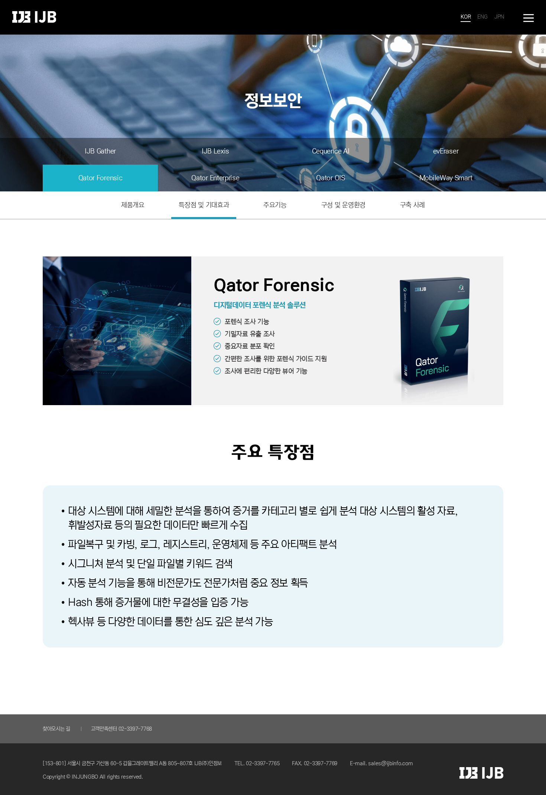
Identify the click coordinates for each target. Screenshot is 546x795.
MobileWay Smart (445, 178)
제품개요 (132, 205)
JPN (499, 17)
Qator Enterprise (215, 178)
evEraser (446, 151)
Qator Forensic (100, 178)
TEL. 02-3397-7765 (257, 763)
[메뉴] (528, 18)
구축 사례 (412, 205)
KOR (466, 17)
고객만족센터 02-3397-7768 (121, 729)
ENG (482, 17)
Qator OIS (330, 178)
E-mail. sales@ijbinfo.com (381, 763)
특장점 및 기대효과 (204, 205)
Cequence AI (331, 151)
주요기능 (275, 205)
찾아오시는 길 (56, 729)
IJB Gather (100, 151)
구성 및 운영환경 (343, 205)
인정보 (34, 17)
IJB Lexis (215, 151)
